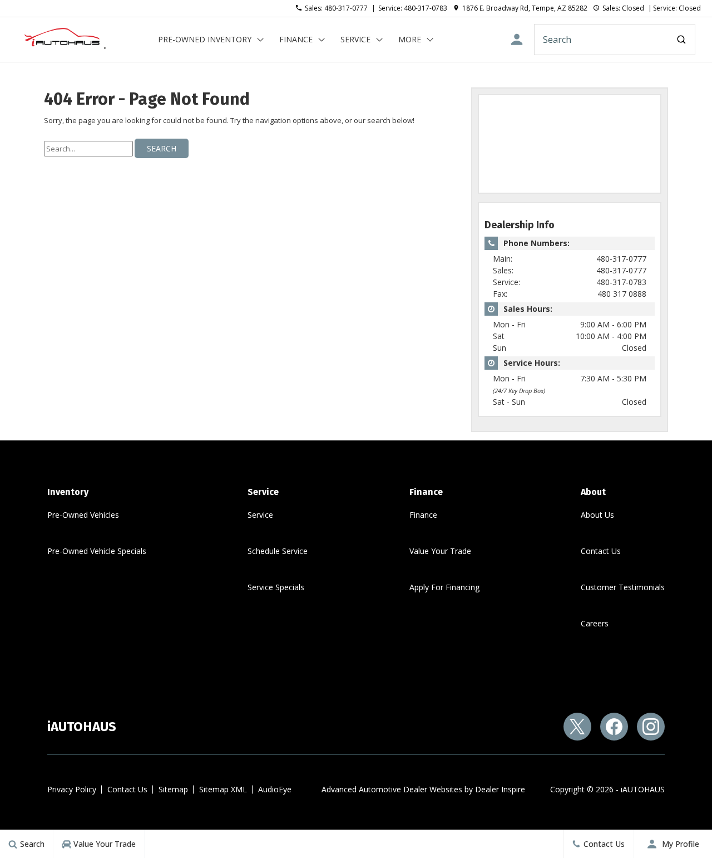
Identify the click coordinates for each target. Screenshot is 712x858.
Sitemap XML (223, 789)
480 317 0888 (621, 293)
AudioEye (274, 789)
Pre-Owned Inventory (204, 39)
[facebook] (614, 727)
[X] (577, 727)
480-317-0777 (621, 258)
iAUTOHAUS (643, 789)
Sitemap (173, 789)
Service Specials (276, 587)
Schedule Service (278, 551)
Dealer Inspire (500, 789)
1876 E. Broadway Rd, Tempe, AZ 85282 (524, 8)
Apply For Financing (444, 587)
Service (355, 39)
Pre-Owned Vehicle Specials (96, 551)
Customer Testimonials (623, 587)
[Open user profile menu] (516, 39)
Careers (595, 623)
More (409, 41)
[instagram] (651, 727)
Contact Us (601, 551)
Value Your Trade (440, 551)
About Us (597, 514)
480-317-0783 (621, 282)
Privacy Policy (71, 789)
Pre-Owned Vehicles (83, 514)
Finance (296, 39)
